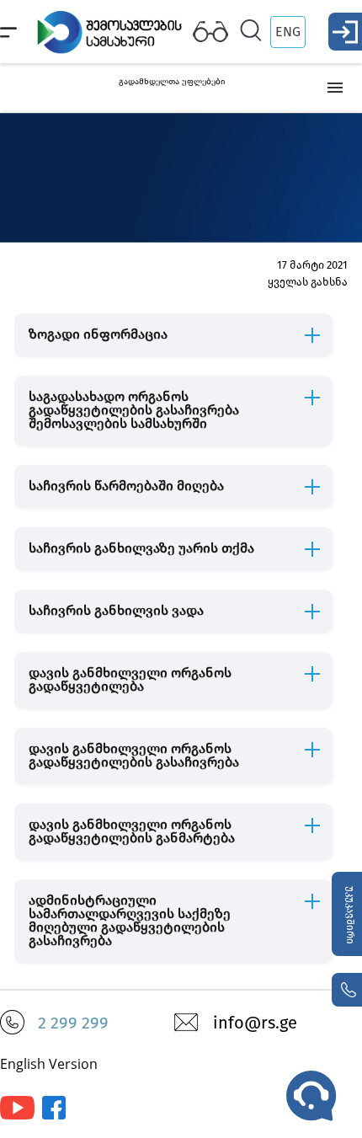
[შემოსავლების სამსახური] (54, 1115)
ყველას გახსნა (308, 281)
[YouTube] (17, 1115)
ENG (288, 32)
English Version (49, 1064)
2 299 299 (73, 1022)
